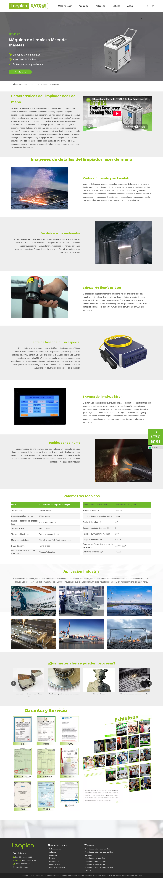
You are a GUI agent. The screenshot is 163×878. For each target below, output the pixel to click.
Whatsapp (155, 447)
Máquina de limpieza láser (95, 864)
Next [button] (149, 683)
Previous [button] (13, 683)
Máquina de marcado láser (95, 858)
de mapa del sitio (106, 875)
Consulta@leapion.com (21, 867)
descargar (53, 855)
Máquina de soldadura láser (95, 861)
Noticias (116, 6)
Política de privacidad (124, 875)
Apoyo (130, 6)
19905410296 (25, 857)
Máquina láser (65, 6)
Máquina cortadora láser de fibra (97, 849)
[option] (28, 683)
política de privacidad (57, 867)
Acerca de (83, 6)
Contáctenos (54, 861)
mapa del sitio (54, 864)
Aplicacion (100, 6)
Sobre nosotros (55, 849)
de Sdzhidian (137, 875)
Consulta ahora (20, 72)
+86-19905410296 (29, 860)
